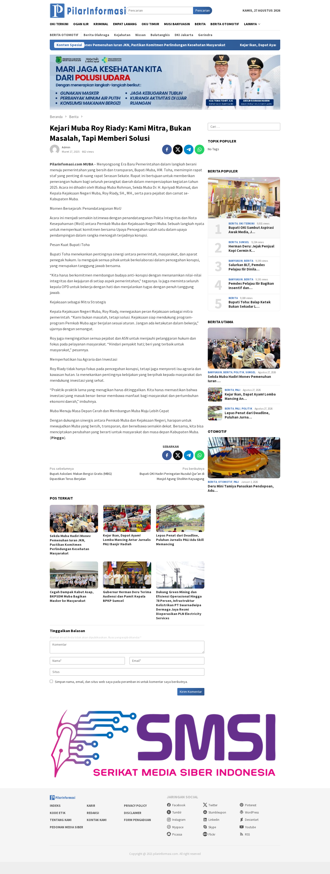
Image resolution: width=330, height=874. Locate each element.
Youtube (250, 827)
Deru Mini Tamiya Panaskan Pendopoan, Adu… (241, 488)
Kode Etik (57, 813)
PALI (237, 390)
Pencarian (202, 10)
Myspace (177, 827)
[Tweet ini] (178, 149)
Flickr (211, 834)
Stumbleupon (217, 812)
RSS (247, 834)
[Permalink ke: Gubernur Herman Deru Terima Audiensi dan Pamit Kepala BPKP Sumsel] (127, 575)
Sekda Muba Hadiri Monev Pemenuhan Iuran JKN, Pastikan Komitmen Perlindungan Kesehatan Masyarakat (109, 45)
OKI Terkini (247, 223)
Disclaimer (132, 813)
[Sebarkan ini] (167, 149)
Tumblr (176, 812)
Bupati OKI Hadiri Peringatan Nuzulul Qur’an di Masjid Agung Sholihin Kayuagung (172, 473)
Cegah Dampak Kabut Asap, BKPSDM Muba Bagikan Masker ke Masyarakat (71, 596)
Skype (212, 827)
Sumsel (244, 242)
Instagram (179, 820)
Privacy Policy (135, 806)
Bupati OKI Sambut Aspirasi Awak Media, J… (251, 229)
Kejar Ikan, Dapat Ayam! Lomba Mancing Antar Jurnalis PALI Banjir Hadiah (127, 539)
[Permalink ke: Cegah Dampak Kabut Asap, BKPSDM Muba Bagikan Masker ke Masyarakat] (74, 575)
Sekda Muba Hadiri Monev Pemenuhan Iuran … (239, 378)
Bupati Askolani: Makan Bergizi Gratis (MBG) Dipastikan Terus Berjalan (81, 473)
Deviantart (251, 820)
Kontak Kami (97, 820)
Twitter (212, 805)
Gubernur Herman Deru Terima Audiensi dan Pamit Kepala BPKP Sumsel (127, 596)
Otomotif (225, 482)
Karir (91, 806)
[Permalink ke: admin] (54, 149)
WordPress (252, 812)
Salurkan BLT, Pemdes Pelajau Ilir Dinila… (247, 267)
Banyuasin (236, 260)
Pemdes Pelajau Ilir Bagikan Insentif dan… (251, 285)
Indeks (55, 806)
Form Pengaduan (137, 820)
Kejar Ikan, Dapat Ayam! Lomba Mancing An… (250, 396)
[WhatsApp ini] (199, 149)
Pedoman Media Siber (66, 827)
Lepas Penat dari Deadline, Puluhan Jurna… (247, 415)
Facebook (178, 805)
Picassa (177, 834)
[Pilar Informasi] (88, 10)
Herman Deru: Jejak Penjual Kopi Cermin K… (251, 248)
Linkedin (213, 820)
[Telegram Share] (189, 149)
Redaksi (93, 813)
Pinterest (250, 805)
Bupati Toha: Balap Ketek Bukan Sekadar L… (250, 304)
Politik (239, 372)
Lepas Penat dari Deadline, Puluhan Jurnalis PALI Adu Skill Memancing (180, 539)
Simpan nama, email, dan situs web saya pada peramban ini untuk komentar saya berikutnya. (121, 682)
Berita (233, 223)
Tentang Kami (61, 820)
